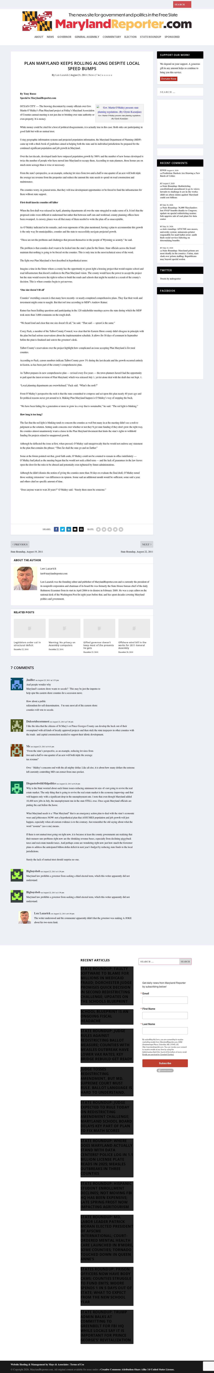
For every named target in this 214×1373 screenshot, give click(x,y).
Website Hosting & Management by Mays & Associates (40, 1364)
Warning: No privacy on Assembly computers (62, 644)
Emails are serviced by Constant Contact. (158, 1054)
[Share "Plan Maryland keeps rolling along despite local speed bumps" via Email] (75, 529)
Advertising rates (30, 991)
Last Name (148, 1024)
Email (145, 993)
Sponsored (172, 37)
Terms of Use (77, 1364)
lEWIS (163, 170)
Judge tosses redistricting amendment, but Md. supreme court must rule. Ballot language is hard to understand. (106, 1081)
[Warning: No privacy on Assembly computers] (65, 628)
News (50, 37)
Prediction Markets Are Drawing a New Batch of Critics (180, 174)
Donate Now (168, 78)
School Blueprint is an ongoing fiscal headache (104, 1016)
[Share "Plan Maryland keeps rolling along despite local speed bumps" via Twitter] (62, 529)
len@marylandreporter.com (53, 573)
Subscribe (165, 1063)
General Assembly (87, 37)
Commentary (112, 37)
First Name (148, 1009)
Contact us (27, 1006)
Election (130, 37)
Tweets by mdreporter (170, 278)
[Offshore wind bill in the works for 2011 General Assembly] (134, 628)
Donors (26, 984)
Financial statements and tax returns (39, 976)
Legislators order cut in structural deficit (27, 644)
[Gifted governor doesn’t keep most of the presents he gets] (99, 628)
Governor (64, 37)
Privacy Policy (29, 999)
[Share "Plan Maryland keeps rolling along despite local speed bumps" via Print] (81, 529)
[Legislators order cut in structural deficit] (30, 628)
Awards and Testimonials (34, 969)
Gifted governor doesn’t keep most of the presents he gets (99, 645)
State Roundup (150, 37)
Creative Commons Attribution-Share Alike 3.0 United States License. (137, 1369)
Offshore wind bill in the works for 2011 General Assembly (132, 645)
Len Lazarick (62, 75)
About (38, 37)
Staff (24, 961)
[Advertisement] (182, 122)
